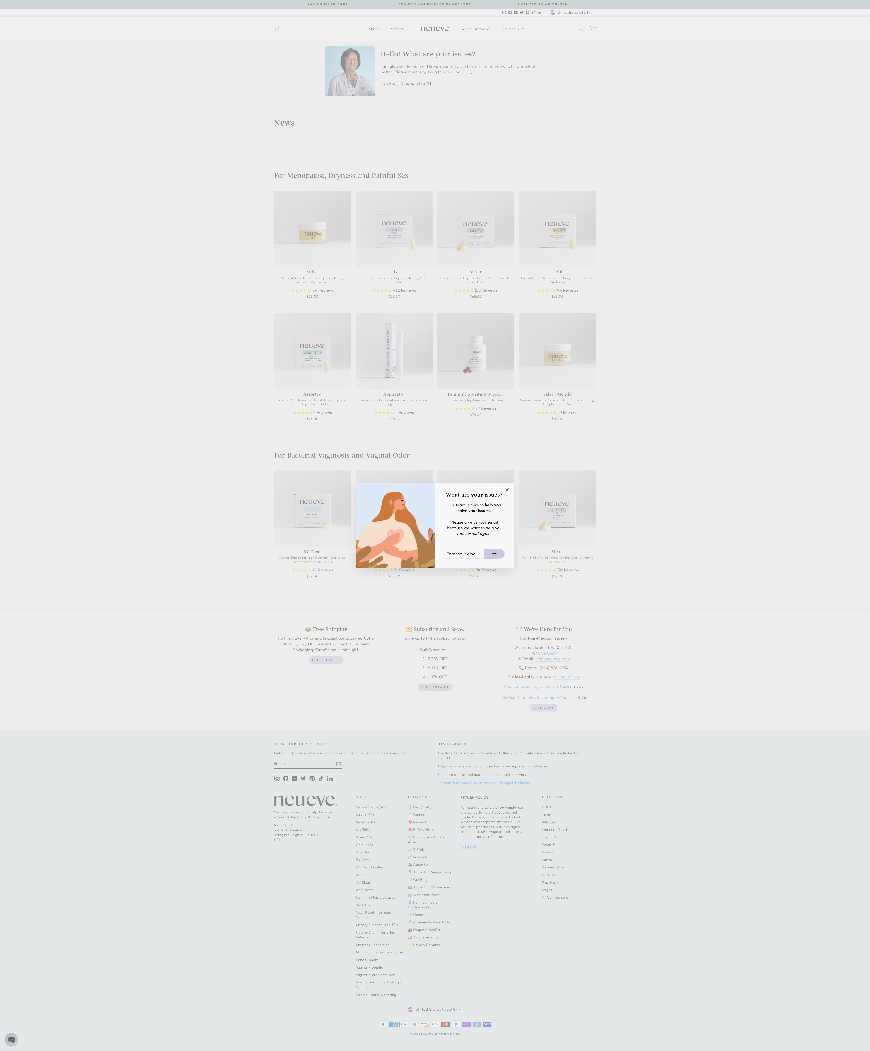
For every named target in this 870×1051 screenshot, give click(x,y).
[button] (11, 1039)
